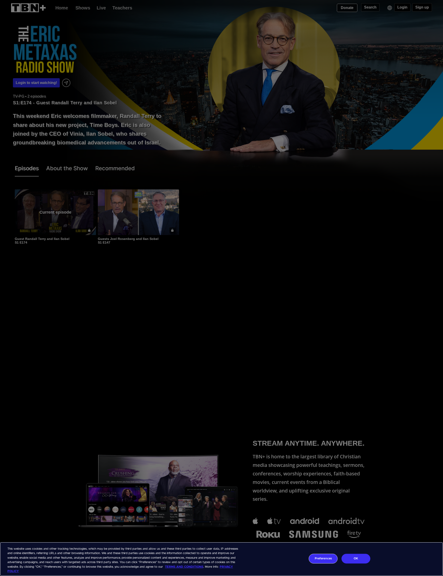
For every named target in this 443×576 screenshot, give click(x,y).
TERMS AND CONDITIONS (184, 566)
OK (356, 558)
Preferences (323, 558)
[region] (221, 559)
